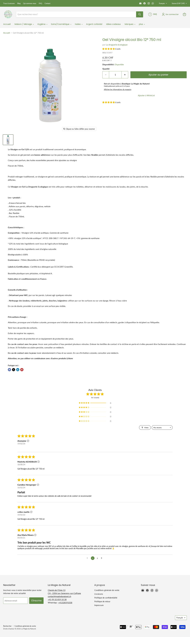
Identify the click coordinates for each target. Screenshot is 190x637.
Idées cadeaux (113, 24)
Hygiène (41, 24)
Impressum (99, 605)
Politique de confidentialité (105, 597)
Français (162, 3)
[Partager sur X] (13, 369)
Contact (47, 3)
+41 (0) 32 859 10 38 (57, 599)
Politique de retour (102, 601)
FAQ (40, 3)
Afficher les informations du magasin (117, 90)
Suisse (178, 3)
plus (141, 24)
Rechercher (7, 626)
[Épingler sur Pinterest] (21, 369)
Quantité (105, 69)
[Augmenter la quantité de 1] (125, 74)
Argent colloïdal (94, 24)
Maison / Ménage (23, 24)
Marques (129, 24)
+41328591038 (65, 602)
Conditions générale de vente (106, 590)
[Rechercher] (139, 14)
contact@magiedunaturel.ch (59, 596)
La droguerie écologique (116, 44)
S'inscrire (36, 600)
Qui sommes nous (29, 3)
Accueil (7, 24)
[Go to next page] (102, 558)
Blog (19, 3)
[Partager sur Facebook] (9, 369)
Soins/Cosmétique (60, 24)
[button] (108, 49)
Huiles (78, 24)
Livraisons (98, 594)
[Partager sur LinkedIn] (17, 369)
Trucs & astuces (9, 3)
